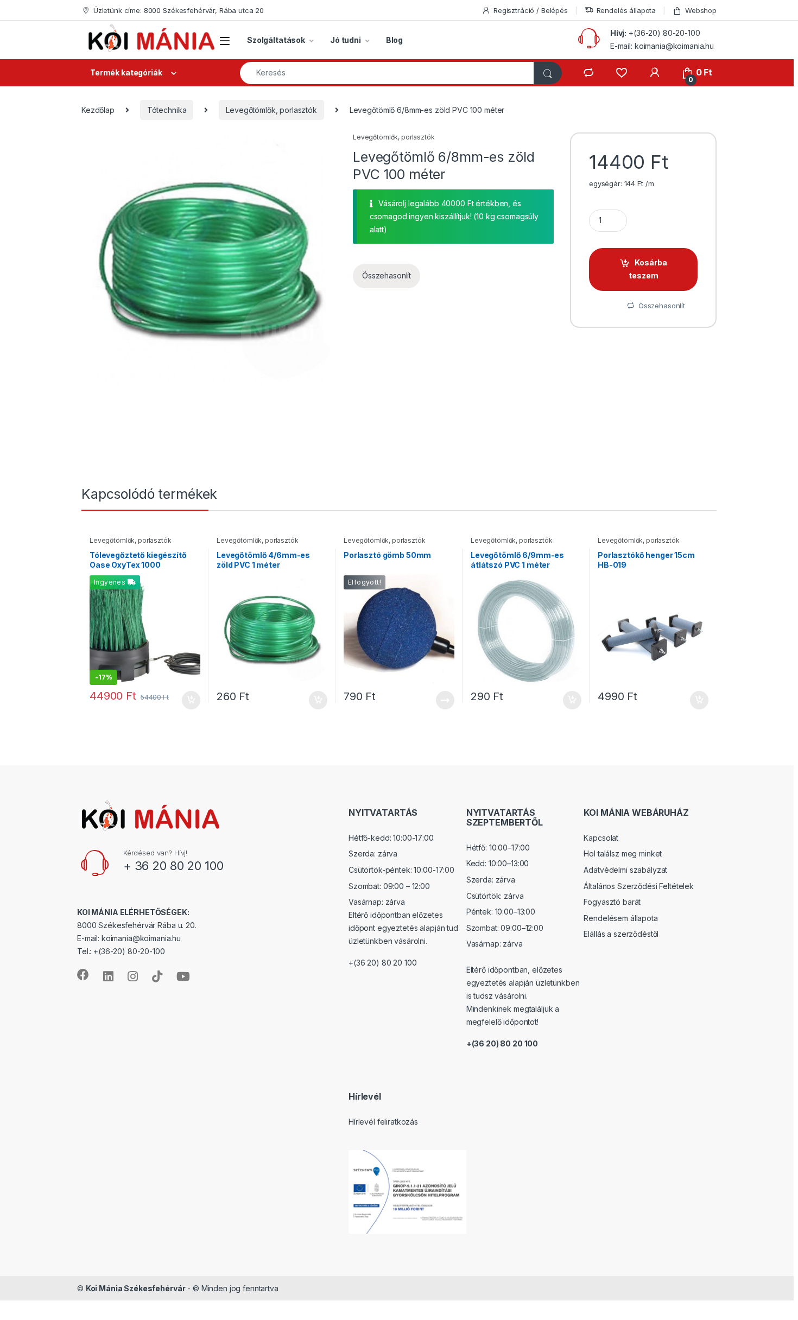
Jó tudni (345, 40)
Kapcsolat (601, 837)
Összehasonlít (386, 275)
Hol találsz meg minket (623, 853)
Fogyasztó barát (612, 901)
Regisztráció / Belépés (530, 10)
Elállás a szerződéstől (621, 933)
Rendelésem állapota (620, 918)
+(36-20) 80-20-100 (664, 32)
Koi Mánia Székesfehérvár (136, 1288)
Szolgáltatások (276, 40)
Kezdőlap (98, 110)
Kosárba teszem (648, 269)
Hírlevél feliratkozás (383, 1121)
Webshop (701, 10)
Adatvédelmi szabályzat (625, 869)
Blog (394, 40)
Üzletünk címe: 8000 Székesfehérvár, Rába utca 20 (178, 10)
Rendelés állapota (626, 10)
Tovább (440, 700)
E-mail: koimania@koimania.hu (662, 45)
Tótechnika (167, 110)
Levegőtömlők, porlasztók (271, 110)
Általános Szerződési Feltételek (639, 886)
